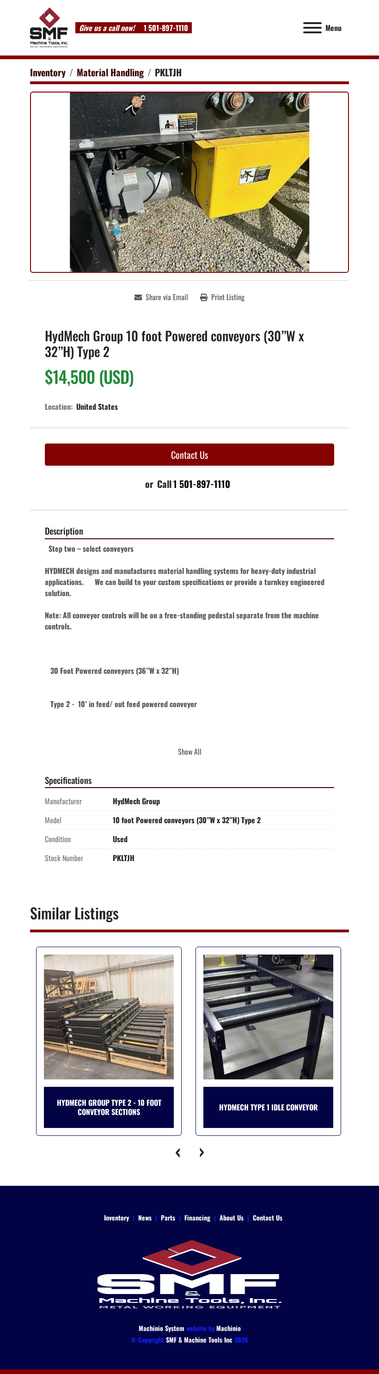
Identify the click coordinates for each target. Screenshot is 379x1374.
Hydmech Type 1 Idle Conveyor (135, 1107)
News (145, 1217)
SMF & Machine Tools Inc (199, 1339)
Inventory (116, 1217)
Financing (197, 1217)
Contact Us (189, 455)
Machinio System (161, 1328)
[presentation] (178, 1150)
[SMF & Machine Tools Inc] (189, 1273)
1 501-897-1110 (165, 27)
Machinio (228, 1328)
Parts (168, 1217)
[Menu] (312, 27)
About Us (232, 1217)
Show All (190, 751)
